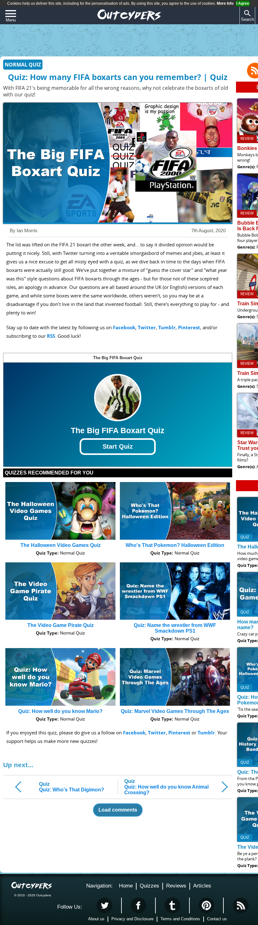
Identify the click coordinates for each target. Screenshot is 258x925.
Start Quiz (118, 446)
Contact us (217, 918)
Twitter (147, 327)
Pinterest (189, 327)
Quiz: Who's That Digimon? (71, 786)
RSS (51, 336)
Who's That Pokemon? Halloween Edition (175, 545)
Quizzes (149, 886)
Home (126, 886)
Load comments (117, 810)
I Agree (242, 3)
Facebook (124, 327)
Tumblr (167, 327)
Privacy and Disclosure (132, 918)
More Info (225, 3)
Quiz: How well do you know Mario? (60, 711)
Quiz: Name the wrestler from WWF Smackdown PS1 (175, 628)
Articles (202, 886)
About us (96, 918)
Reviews (176, 886)
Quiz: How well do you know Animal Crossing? (166, 786)
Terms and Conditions (180, 918)
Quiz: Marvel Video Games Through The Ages (175, 711)
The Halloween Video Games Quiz (60, 545)
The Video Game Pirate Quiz (60, 625)
